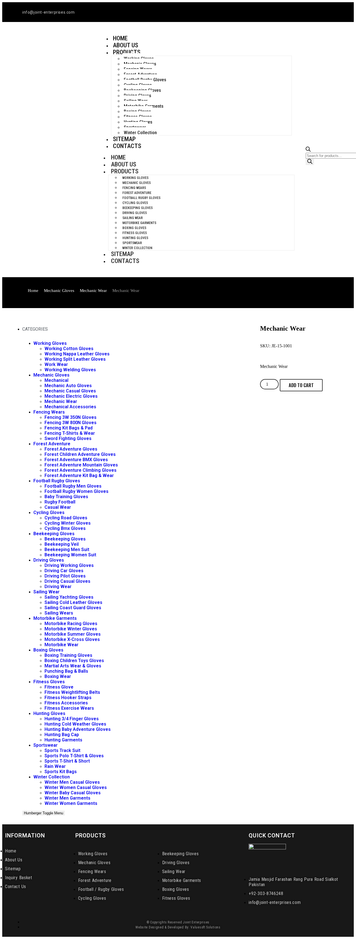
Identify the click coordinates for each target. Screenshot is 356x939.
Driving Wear (57, 586)
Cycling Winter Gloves (67, 523)
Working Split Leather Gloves (75, 359)
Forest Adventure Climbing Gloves (80, 470)
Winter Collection (140, 132)
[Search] (310, 162)
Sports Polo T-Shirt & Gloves (74, 755)
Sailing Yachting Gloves (68, 597)
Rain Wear (55, 766)
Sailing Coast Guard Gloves (72, 607)
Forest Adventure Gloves (70, 449)
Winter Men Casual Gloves (72, 782)
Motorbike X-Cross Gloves (72, 639)
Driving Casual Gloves (67, 581)
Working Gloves (135, 178)
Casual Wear (57, 507)
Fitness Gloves (134, 233)
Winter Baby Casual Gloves (72, 792)
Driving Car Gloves (63, 570)
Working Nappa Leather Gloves (77, 354)
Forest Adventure (136, 193)
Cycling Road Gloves (65, 517)
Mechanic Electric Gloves (71, 396)
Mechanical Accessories (70, 406)
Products (126, 52)
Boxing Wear (57, 676)
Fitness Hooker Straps (68, 697)
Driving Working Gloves (69, 565)
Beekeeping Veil (61, 544)
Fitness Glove (58, 687)
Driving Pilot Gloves (65, 576)
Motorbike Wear (61, 644)
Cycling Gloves (135, 203)
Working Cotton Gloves (68, 348)
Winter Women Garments (70, 803)
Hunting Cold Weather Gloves (75, 724)
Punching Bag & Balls (66, 671)
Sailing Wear (132, 218)
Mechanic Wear (93, 290)
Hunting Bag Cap (61, 734)
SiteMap (122, 253)
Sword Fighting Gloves (68, 438)
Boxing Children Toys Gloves (74, 660)
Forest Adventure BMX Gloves (76, 459)
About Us (123, 164)
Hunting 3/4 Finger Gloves (71, 718)
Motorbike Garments (139, 223)
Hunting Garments (63, 740)
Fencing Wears (134, 188)
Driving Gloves (134, 213)
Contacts (127, 145)
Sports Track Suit (62, 750)
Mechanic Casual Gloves (70, 391)
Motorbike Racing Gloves (70, 623)
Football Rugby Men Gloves (73, 486)
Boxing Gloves (134, 228)
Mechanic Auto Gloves (68, 385)
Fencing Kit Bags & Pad (68, 428)
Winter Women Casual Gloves (75, 787)
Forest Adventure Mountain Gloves (81, 465)
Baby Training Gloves (66, 496)
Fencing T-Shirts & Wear (69, 433)
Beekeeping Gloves (137, 208)
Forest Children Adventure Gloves (80, 454)
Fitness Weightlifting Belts (72, 692)
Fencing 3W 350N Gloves (70, 417)
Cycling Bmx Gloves (65, 528)
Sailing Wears (58, 613)
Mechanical (56, 380)
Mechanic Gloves (136, 183)
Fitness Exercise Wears (69, 708)
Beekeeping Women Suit (70, 554)
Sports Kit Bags (60, 771)
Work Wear (56, 364)
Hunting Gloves (135, 238)
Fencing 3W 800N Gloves (70, 422)
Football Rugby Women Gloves (76, 491)
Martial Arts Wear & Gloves (72, 665)
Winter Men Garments (67, 798)
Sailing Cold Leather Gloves (73, 602)
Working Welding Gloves (70, 369)
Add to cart (301, 385)
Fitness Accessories (66, 703)
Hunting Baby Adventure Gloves (77, 729)
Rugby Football (59, 502)
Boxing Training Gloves (68, 655)
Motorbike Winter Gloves (70, 628)
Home (118, 157)
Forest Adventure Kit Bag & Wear (79, 475)
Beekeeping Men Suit (66, 549)
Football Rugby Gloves (141, 198)
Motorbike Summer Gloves (72, 634)
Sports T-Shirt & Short (67, 761)
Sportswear (132, 243)
